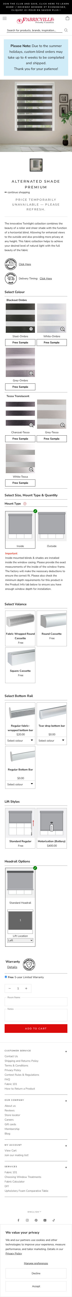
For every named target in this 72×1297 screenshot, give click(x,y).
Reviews (10, 1110)
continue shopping (18, 192)
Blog (7, 1133)
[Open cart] (67, 18)
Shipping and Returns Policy (21, 1061)
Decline (36, 1273)
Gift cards (10, 1124)
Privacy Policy (13, 1070)
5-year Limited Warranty (26, 977)
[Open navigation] (5, 18)
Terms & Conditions (16, 1065)
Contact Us (11, 1056)
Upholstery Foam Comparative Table (26, 1191)
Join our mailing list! (16, 1155)
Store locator (12, 1115)
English (33, 1212)
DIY (7, 1186)
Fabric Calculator (15, 1181)
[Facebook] (18, 1220)
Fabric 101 (11, 1084)
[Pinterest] (36, 1220)
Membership (12, 1129)
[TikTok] (53, 1220)
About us (10, 1106)
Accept (36, 1286)
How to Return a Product (20, 1089)
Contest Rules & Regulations (22, 1075)
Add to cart (36, 1028)
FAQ (7, 1079)
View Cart (11, 1150)
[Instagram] (27, 1220)
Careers (9, 1120)
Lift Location (20, 936)
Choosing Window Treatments (23, 1177)
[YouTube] (45, 1220)
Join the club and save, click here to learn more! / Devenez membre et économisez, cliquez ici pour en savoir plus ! (36, 7)
